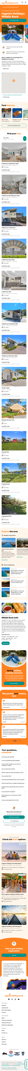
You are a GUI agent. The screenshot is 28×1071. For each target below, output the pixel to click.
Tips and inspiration (7, 1020)
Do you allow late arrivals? (8, 769)
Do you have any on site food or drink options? (11, 795)
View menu (5, 643)
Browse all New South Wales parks (10, 7)
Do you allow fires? (6, 776)
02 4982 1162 (14, 821)
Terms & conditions (12, 1067)
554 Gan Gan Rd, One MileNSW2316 (12, 95)
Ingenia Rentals (16, 1065)
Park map (6, 97)
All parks (4, 1005)
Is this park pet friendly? (8, 757)
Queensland (5, 1007)
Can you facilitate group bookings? (11, 760)
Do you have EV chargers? (8, 791)
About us (4, 1039)
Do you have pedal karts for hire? (10, 800)
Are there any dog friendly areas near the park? (13, 787)
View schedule (14, 683)
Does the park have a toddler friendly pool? (13, 783)
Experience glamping (7, 1025)
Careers (4, 1042)
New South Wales (6, 1010)
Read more (6, 68)
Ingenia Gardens (6, 1065)
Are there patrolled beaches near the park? (13, 779)
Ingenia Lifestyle (20, 1064)
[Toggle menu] (25, 2)
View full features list (14, 125)
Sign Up (14, 955)
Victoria (4, 1012)
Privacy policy (4, 1067)
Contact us (4, 1032)
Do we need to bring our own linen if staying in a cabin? (11, 764)
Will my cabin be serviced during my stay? (13, 772)
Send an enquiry (14, 817)
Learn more (5, 559)
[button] (14, 81)
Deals (3, 1018)
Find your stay (14, 20)
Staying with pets (6, 1022)
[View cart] (22, 2)
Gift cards (4, 1044)
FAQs (3, 1030)
